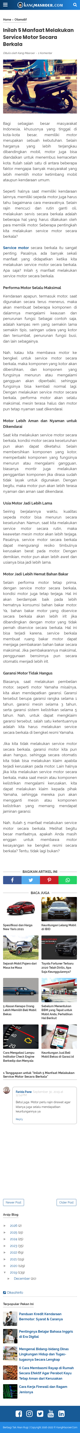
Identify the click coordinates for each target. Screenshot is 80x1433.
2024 (14, 1239)
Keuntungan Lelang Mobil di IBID (58, 927)
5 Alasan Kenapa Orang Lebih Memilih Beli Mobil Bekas (19, 1010)
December (22, 1279)
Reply (19, 1119)
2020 (14, 1266)
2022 (14, 1252)
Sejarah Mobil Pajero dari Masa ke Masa (20, 965)
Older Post (66, 1202)
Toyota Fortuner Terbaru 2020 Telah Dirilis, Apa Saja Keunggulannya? (57, 967)
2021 (14, 1259)
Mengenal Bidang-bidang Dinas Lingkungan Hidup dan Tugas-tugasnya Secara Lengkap (44, 1354)
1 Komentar (45, 53)
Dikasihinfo (15, 1293)
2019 (14, 1272)
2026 (14, 1226)
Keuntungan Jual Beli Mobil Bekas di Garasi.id (57, 1054)
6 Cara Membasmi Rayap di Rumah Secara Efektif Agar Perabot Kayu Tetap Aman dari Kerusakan (46, 1373)
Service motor (16, 248)
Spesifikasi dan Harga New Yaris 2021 (17, 927)
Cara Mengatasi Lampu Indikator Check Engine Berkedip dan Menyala (18, 1056)
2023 (14, 1246)
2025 (14, 1232)
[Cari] (75, 4)
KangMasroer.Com (66, 1427)
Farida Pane (24, 1091)
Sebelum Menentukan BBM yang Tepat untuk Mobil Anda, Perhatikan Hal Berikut (56, 1012)
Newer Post (13, 1202)
